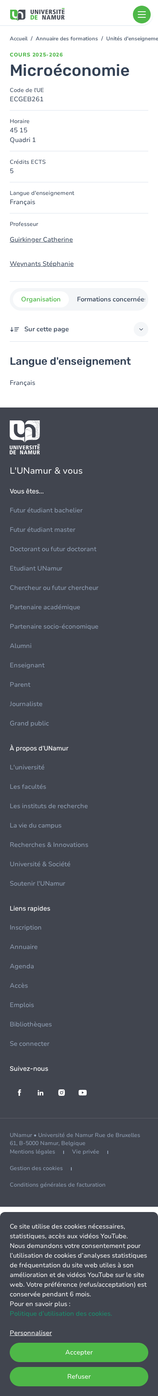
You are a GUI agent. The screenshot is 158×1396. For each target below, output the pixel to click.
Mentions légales (32, 1152)
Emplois (22, 1005)
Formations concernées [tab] (112, 299)
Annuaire (24, 947)
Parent (20, 684)
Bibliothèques (31, 1024)
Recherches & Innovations (49, 844)
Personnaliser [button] (31, 1333)
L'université (27, 767)
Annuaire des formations (67, 39)
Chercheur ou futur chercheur (54, 587)
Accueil (19, 39)
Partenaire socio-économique (54, 626)
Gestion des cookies (36, 1168)
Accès (19, 985)
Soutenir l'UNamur (37, 883)
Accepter (79, 1352)
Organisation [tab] (41, 299)
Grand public (29, 723)
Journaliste (26, 704)
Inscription (26, 927)
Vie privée (85, 1152)
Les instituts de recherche (49, 806)
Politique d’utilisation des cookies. (61, 1313)
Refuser (79, 1376)
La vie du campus (36, 825)
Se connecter (29, 1043)
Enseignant (27, 665)
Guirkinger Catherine (41, 239)
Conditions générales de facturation (57, 1185)
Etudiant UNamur (36, 568)
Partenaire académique (45, 607)
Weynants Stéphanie (42, 263)
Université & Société (40, 864)
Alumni (21, 646)
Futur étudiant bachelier (46, 510)
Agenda (22, 966)
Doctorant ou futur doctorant (53, 549)
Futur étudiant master (42, 529)
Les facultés (28, 786)
